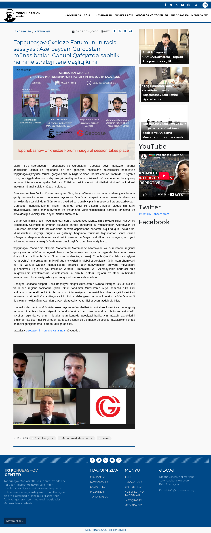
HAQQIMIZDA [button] (73, 15)
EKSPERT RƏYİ (124, 15)
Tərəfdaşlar (99, 496)
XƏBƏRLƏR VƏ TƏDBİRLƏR (152, 15)
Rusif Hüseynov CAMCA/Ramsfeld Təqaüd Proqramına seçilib (162, 56)
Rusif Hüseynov (43, 438)
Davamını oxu (14, 520)
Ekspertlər (98, 486)
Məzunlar (97, 491)
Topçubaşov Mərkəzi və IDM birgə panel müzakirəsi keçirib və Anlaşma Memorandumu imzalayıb (164, 130)
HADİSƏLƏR (42, 31)
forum (105, 438)
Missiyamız (97, 476)
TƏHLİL (88, 15)
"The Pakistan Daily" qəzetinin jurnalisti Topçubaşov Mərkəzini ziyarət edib (160, 92)
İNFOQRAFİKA (180, 15)
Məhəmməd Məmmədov (77, 438)
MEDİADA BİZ (199, 15)
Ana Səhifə (23, 31)
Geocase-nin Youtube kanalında (45, 330)
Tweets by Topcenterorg (154, 213)
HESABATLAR (104, 15)
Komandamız (99, 481)
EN (205, 5)
